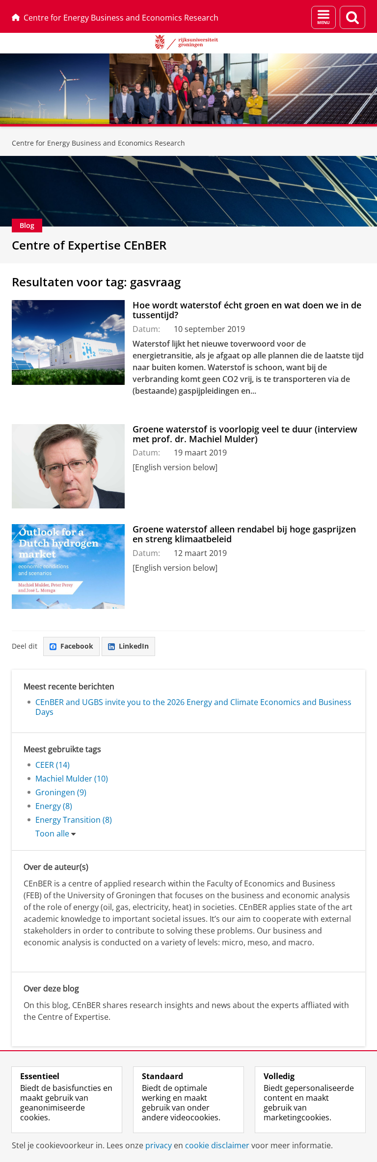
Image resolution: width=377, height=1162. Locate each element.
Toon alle (52, 833)
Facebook (76, 646)
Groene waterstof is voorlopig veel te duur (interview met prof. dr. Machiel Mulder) (245, 434)
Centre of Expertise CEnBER (89, 245)
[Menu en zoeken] (323, 17)
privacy (158, 1145)
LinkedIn (134, 646)
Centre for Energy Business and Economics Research (121, 17)
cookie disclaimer (217, 1145)
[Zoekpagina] (352, 17)
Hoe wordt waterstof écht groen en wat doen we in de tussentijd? (247, 310)
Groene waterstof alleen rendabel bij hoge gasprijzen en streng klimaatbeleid (244, 534)
